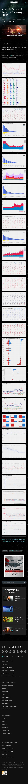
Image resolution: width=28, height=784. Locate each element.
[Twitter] (6, 651)
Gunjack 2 (4, 724)
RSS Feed (4, 754)
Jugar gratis (5, 664)
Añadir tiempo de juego (8, 670)
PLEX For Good (6, 709)
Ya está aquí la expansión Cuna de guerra (20, 598)
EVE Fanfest (5, 727)
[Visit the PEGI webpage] (4, 773)
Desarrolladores (6, 697)
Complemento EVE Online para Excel (11, 676)
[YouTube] (10, 651)
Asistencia (4, 688)
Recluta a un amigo (7, 700)
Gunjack (4, 721)
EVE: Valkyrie (5, 718)
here (10, 55)
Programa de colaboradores (9, 706)
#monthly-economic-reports (15, 550)
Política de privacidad (7, 751)
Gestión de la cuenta (7, 685)
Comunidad (5, 691)
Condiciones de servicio (8, 748)
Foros (3, 694)
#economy (5, 550)
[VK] (25, 651)
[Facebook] (3, 651)
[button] (25, 2)
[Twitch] (14, 651)
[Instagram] (21, 651)
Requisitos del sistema (8, 673)
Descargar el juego (7, 667)
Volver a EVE (5, 703)
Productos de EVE (6, 730)
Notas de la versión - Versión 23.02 (19, 619)
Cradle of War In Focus (19, 629)
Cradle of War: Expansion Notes (19, 609)
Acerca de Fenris (6, 745)
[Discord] (18, 651)
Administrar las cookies (8, 757)
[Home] (14, 4)
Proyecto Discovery (7, 733)
